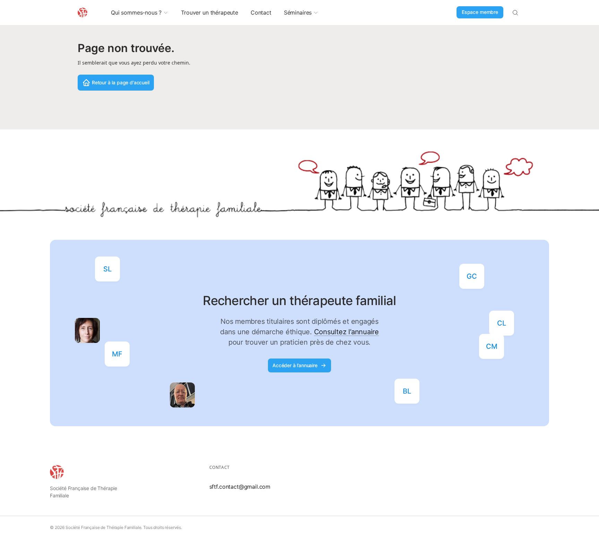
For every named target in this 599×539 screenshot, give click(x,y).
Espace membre (480, 12)
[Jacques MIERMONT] (182, 394)
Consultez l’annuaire (346, 332)
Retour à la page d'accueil (120, 82)
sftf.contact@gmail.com (239, 486)
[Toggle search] (515, 12)
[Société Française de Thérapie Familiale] (57, 472)
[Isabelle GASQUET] (87, 330)
